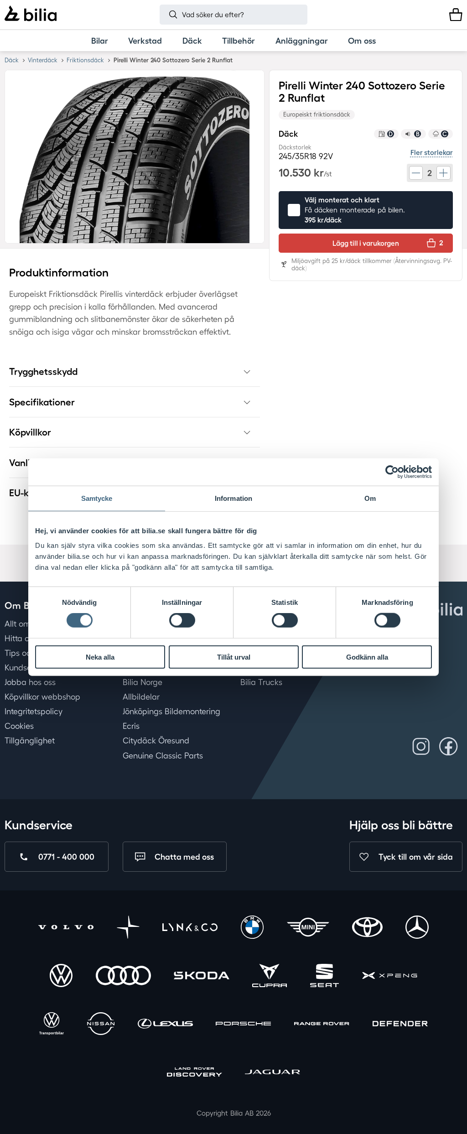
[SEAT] (324, 977)
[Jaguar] (272, 1073)
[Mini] (308, 928)
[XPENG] (389, 977)
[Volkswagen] (61, 977)
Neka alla (100, 657)
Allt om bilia (26, 623)
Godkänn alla (367, 657)
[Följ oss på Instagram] (421, 746)
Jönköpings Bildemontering (171, 711)
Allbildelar (141, 696)
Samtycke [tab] (97, 498)
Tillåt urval (233, 657)
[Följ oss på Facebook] (448, 746)
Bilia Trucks (261, 682)
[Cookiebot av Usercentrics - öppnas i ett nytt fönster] (392, 472)
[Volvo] (65, 928)
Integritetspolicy (33, 711)
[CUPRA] (269, 977)
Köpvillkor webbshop (42, 696)
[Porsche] (243, 1025)
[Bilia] (31, 14)
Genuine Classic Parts (163, 755)
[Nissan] (100, 1025)
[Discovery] (194, 1073)
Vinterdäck (42, 60)
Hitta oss (20, 638)
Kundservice (27, 667)
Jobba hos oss (30, 682)
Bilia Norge (142, 682)
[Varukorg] (455, 14)
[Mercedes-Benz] (416, 928)
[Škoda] (201, 977)
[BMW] (252, 928)
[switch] (182, 620)
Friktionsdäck (85, 60)
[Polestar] (128, 928)
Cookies (19, 726)
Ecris (131, 726)
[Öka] (443, 173)
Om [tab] (370, 498)
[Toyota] (367, 928)
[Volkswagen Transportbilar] (51, 1025)
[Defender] (400, 1025)
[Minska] (416, 173)
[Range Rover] (321, 1025)
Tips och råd (27, 653)
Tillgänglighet (30, 741)
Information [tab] (233, 498)
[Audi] (123, 977)
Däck (12, 60)
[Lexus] (165, 1025)
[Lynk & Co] (190, 928)
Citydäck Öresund (156, 741)
